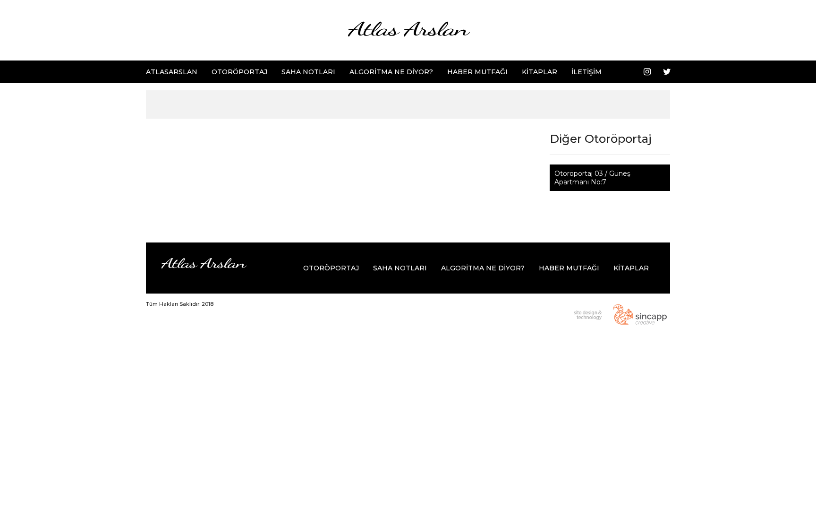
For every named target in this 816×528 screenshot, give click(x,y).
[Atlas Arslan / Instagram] (647, 72)
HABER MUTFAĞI (477, 72)
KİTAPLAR (539, 72)
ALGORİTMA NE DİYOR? (391, 72)
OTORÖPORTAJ (239, 72)
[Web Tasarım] (618, 314)
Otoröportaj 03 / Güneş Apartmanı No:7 (592, 177)
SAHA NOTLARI (308, 72)
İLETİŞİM (586, 72)
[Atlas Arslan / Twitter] (667, 72)
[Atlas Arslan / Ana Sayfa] (408, 29)
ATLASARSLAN (171, 72)
